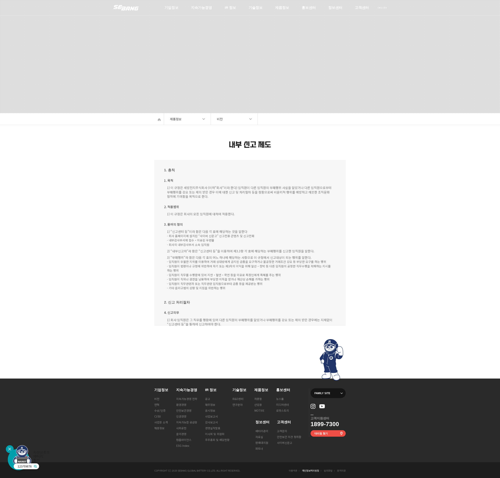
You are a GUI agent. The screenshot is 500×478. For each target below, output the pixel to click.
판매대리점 (261, 443)
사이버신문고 (284, 443)
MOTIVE (259, 410)
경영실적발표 (212, 428)
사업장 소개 (161, 422)
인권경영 (181, 416)
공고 (227, 9)
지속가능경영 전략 (201, 9)
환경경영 (181, 405)
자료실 (259, 437)
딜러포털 (328, 470)
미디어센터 (282, 405)
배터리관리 (334, 9)
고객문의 (360, 9)
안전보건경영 (183, 410)
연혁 (156, 405)
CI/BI (157, 416)
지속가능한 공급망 (186, 422)
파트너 (259, 449)
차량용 (279, 9)
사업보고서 (211, 416)
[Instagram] (313, 406)
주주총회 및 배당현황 (217, 440)
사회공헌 (181, 428)
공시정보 (210, 410)
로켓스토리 (282, 410)
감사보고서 (211, 422)
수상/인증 (160, 410)
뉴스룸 (305, 9)
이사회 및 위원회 (214, 434)
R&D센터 (254, 9)
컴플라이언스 (183, 440)
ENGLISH (382, 7)
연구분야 (237, 405)
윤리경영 (181, 434)
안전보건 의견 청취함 (289, 437)
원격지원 (341, 470)
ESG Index (182, 446)
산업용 (258, 405)
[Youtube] (322, 406)
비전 (167, 9)
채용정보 (159, 428)
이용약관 (293, 470)
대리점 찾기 (321, 433)
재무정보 (210, 405)
